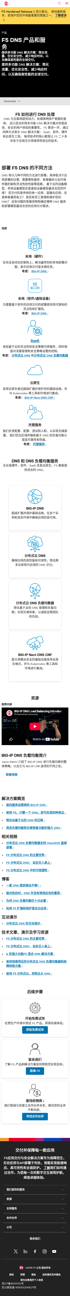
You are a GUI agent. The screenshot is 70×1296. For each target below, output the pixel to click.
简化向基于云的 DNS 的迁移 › (25, 820)
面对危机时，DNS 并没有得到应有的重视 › (34, 893)
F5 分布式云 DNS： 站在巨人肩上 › (29, 862)
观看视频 (11, 774)
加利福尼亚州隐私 (51, 1274)
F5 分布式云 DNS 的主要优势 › (26, 855)
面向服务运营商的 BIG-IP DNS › (26, 805)
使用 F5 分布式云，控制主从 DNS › (29, 973)
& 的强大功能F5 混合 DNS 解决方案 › (30, 954)
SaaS (35, 341)
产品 (4, 32)
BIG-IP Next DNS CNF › (40, 397)
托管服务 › (40, 444)
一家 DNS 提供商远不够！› (23, 885)
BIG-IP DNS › (39, 271)
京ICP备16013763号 (13, 1283)
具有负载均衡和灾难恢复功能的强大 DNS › (34, 828)
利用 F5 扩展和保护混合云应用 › (27, 908)
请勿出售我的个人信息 (31, 1280)
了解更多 (61, 15)
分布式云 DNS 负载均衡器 (51, 355)
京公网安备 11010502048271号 (19, 1287)
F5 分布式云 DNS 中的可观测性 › (27, 870)
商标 (11, 1274)
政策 (22, 1274)
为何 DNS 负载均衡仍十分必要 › (27, 901)
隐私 (33, 1274)
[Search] (59, 3)
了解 (47, 1168)
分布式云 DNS (21, 355)
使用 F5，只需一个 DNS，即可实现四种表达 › (36, 812)
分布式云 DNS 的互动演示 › (24, 923)
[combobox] (26, 101)
